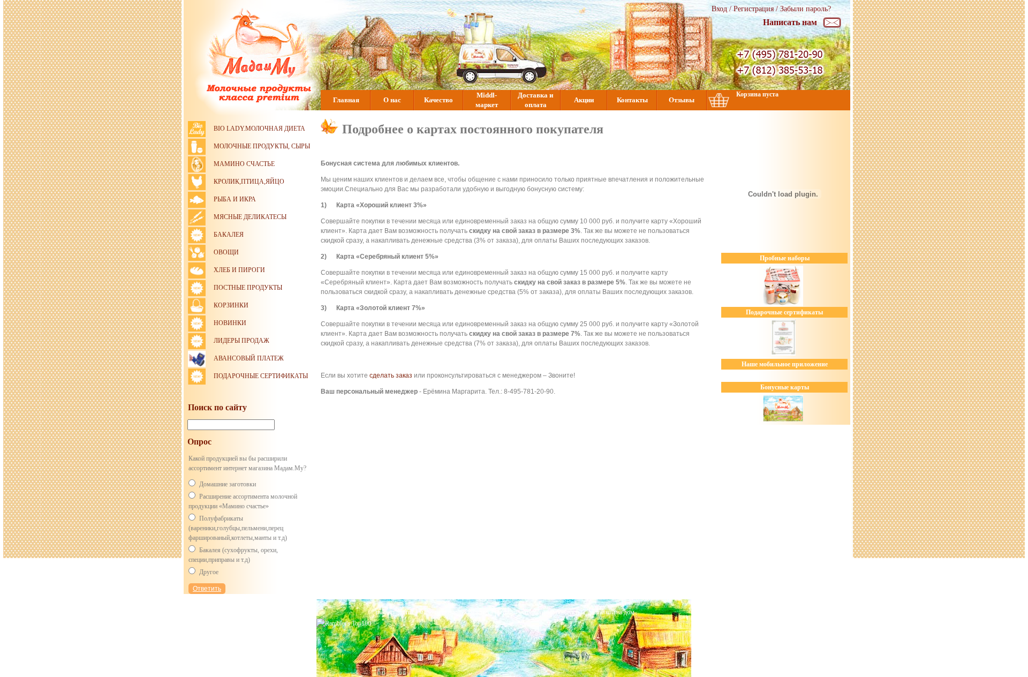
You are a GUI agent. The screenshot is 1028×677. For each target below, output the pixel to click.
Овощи (226, 252)
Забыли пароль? (805, 9)
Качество (438, 100)
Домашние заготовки (227, 484)
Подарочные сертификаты (261, 376)
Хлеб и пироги (239, 270)
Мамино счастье (244, 164)
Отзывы (681, 100)
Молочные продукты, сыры (262, 146)
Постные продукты (248, 287)
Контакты (632, 100)
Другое (208, 572)
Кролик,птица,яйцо (249, 181)
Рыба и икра (235, 199)
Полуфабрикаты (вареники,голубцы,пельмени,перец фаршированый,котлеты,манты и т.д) (237, 528)
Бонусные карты (784, 387)
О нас (392, 100)
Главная (346, 100)
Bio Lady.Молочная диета (259, 128)
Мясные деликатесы (250, 217)
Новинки (230, 323)
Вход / (723, 9)
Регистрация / (757, 9)
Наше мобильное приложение (785, 364)
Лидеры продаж (241, 340)
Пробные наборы (785, 258)
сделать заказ (390, 375)
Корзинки (231, 305)
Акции (584, 100)
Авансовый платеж (249, 358)
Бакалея (229, 234)
